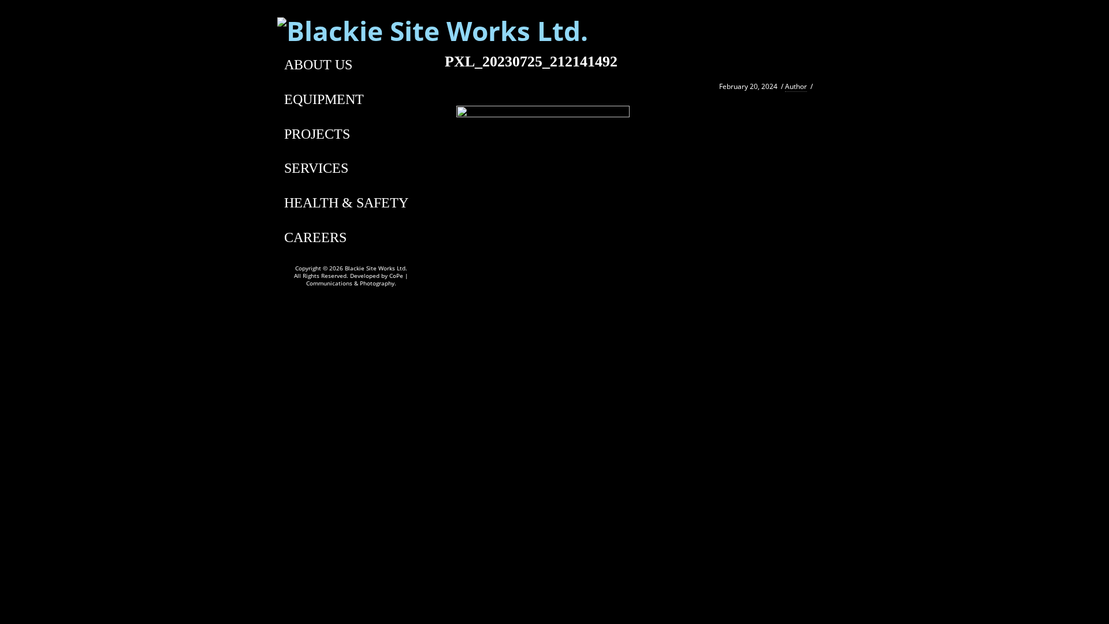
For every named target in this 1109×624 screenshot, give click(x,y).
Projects (317, 134)
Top (1081, 596)
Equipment (324, 99)
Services (316, 168)
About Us (318, 64)
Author (796, 86)
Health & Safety (346, 202)
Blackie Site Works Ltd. (376, 268)
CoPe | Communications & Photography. (357, 279)
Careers (315, 237)
